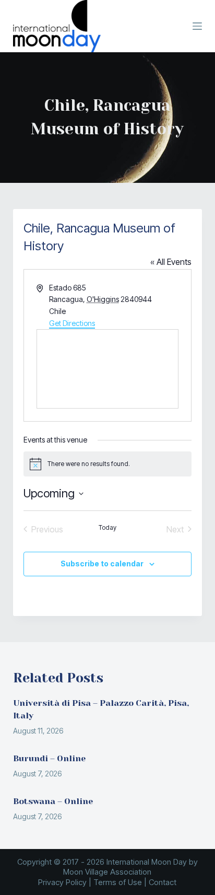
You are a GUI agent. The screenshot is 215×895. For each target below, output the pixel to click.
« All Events (171, 262)
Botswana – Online (53, 801)
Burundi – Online (49, 758)
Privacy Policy (62, 882)
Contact (162, 882)
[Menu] (197, 26)
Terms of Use (117, 882)
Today (107, 527)
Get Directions (72, 323)
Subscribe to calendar (102, 563)
